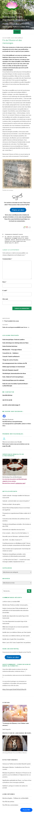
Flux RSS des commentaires (10, 805)
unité (17, 242)
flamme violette (18, 238)
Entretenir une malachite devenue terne (13, 529)
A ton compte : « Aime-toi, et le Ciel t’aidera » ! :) (15, 533)
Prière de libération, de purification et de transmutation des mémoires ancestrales (15, 610)
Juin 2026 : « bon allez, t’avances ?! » (12, 540)
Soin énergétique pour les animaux (13, 380)
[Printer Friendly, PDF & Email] (27, 227)
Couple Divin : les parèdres (17, 639)
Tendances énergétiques (14, 234)
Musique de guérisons (8, 773)
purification (21, 241)
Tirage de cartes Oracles (10, 360)
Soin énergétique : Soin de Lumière (13, 339)
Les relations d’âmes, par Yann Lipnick (20, 632)
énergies (8, 238)
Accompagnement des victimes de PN (14, 363)
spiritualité (9, 242)
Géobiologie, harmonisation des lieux (14, 373)
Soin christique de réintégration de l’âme (15, 343)
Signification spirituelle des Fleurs (11, 780)
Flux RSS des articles (8, 801)
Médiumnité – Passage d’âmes (12, 349)
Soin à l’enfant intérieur (9, 346)
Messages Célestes (8, 767)
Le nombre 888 (15, 601)
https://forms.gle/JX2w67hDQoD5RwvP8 (14, 689)
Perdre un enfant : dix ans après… (11, 504)
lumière (7, 239)
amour (9, 236)
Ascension (16, 236)
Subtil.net (5, 786)
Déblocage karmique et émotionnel (13, 366)
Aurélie (20, 37)
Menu (18, 31)
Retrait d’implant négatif (10, 370)
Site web (5, 299)
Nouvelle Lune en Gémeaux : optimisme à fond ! (15, 536)
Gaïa (26, 238)
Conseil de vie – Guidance (10, 353)
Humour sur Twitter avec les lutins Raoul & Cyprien (16, 764)
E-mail (4, 290)
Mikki (3, 627)
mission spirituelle (23, 239)
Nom (4, 282)
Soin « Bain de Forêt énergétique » (13, 377)
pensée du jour (10, 241)
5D (5, 236)
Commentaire (7, 259)
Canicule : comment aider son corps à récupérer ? (16, 501)
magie (13, 239)
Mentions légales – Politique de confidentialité (15, 798)
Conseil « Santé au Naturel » (11, 356)
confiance (24, 236)
